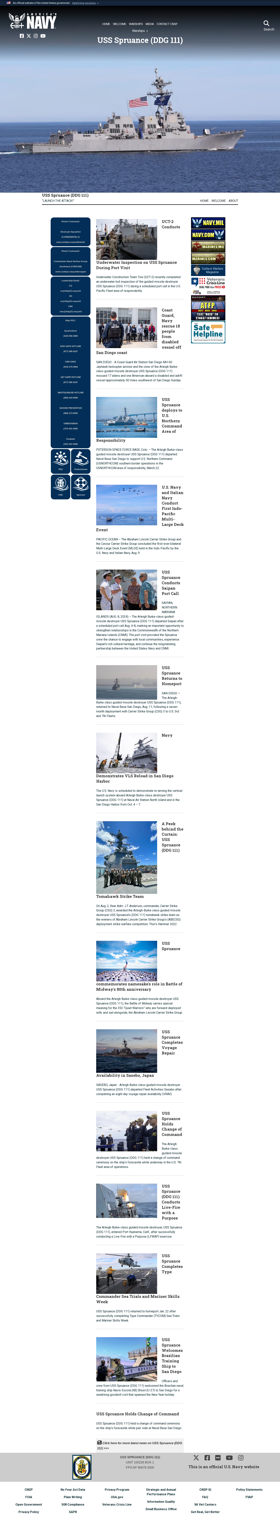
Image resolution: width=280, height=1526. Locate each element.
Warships (139, 31)
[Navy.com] (208, 234)
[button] (86, 3)
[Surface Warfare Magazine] (208, 270)
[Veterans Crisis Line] (208, 282)
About (233, 201)
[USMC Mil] (208, 246)
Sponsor (81, 495)
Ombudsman (80, 469)
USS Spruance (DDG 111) (65, 195)
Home (204, 201)
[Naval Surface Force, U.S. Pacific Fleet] (32, 21)
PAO (60, 469)
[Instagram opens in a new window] (36, 36)
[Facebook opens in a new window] (22, 36)
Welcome (218, 201)
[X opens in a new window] (28, 36)
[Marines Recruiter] (208, 258)
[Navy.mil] (208, 223)
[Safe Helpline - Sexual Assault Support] (208, 332)
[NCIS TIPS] (208, 295)
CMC (60, 495)
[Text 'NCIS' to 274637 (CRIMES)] (208, 310)
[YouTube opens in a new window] (43, 36)
